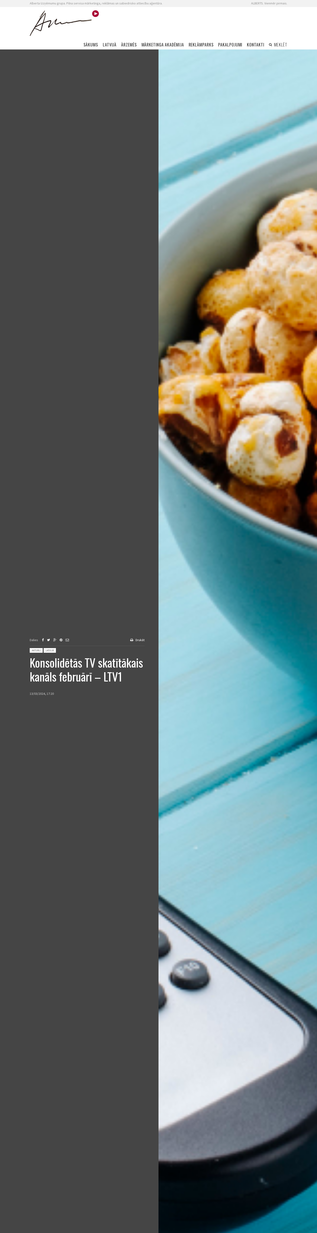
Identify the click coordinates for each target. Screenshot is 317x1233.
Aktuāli (36, 650)
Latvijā (50, 650)
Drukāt (140, 640)
